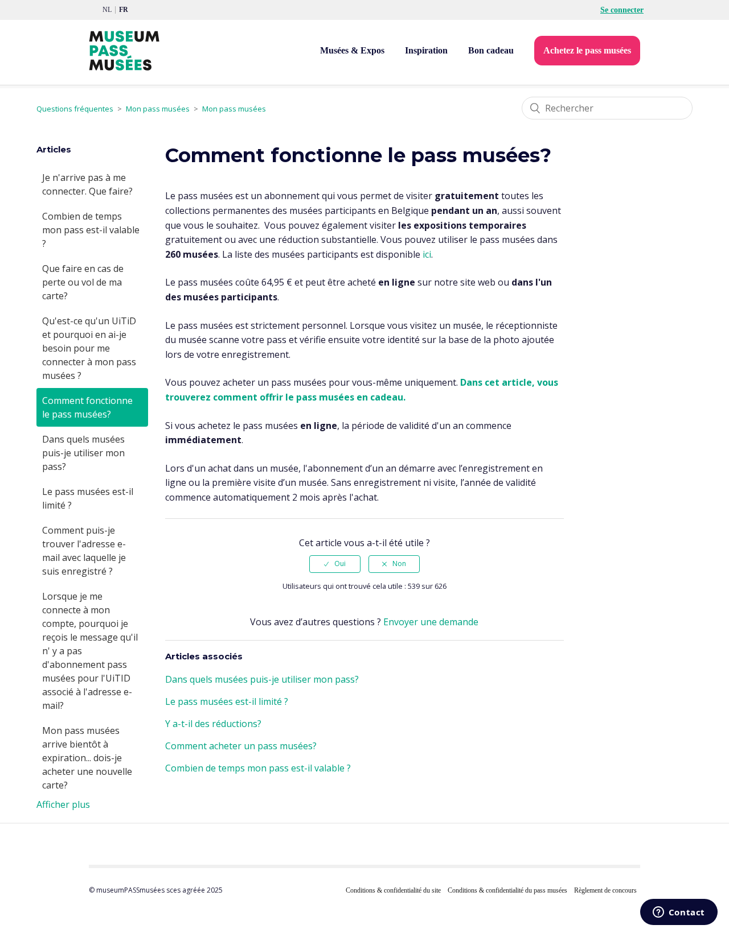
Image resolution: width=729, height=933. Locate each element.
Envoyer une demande (430, 622)
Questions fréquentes (74, 109)
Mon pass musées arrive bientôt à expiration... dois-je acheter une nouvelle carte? (87, 757)
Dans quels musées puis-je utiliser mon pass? (83, 453)
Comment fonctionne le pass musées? (87, 407)
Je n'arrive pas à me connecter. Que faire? (87, 184)
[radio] (335, 563)
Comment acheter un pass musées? (241, 746)
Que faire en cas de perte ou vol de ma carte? (83, 282)
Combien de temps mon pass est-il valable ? (91, 230)
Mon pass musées (158, 109)
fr (123, 10)
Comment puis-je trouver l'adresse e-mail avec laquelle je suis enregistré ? (84, 550)
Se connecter (622, 10)
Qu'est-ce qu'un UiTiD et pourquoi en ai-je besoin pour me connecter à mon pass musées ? (89, 348)
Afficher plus (63, 804)
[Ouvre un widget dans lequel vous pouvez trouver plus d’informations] (679, 913)
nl (107, 10)
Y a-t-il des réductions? (213, 723)
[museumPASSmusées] (124, 51)
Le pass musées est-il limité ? (87, 498)
